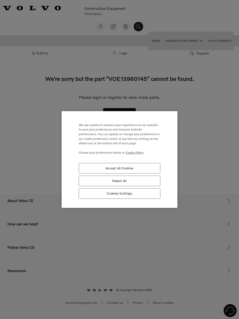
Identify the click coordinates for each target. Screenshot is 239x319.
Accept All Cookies (119, 168)
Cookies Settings (119, 193)
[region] (119, 159)
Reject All (119, 181)
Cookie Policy (135, 152)
